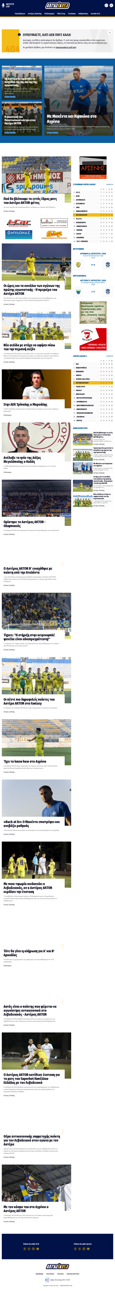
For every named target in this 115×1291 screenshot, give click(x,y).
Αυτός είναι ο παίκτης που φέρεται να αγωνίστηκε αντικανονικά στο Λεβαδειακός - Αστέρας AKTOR (30, 1010)
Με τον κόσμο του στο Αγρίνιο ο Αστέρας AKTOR (26, 1209)
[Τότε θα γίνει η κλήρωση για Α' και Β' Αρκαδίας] (36, 933)
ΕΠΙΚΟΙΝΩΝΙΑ (39, 1274)
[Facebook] (24, 1249)
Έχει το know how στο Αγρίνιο (25, 761)
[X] (79, 1249)
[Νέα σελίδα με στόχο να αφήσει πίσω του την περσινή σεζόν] (36, 330)
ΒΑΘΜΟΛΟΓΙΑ (109, 184)
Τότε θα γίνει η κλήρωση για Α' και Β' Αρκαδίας (29, 953)
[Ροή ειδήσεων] (106, 5)
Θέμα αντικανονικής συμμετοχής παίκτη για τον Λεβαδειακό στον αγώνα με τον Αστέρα (32, 1140)
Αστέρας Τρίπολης (35, 13)
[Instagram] (33, 1249)
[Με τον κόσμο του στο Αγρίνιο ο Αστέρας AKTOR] (36, 1188)
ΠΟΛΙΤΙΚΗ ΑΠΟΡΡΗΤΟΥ (73, 1274)
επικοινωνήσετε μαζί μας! (66, 47)
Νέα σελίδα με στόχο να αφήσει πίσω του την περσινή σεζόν (29, 347)
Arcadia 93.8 (95, 13)
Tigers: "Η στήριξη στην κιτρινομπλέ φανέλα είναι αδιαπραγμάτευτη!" (29, 637)
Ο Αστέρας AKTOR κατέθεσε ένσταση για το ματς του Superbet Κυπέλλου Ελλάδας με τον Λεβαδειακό (32, 1079)
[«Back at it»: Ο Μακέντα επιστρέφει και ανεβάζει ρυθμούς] (36, 802)
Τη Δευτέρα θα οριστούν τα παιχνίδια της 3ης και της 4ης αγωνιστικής (20, 82)
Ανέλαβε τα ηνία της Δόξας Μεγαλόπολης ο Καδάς (22, 460)
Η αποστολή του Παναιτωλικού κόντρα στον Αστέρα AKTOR (20, 120)
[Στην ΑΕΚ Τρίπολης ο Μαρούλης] (36, 389)
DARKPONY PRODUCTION (66, 1285)
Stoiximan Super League (84, 184)
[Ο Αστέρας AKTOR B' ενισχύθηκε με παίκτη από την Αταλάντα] (36, 557)
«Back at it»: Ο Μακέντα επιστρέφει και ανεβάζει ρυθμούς (32, 824)
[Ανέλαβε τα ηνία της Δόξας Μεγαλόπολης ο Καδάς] (36, 442)
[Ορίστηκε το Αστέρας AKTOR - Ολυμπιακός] (36, 503)
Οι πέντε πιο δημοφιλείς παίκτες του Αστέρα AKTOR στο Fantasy (29, 701)
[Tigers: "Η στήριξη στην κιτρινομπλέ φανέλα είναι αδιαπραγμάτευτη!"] (36, 616)
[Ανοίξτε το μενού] (111, 5)
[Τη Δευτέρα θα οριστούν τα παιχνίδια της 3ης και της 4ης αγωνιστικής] (83, 455)
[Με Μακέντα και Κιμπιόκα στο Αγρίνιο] (83, 468)
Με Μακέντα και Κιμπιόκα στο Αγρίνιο (72, 119)
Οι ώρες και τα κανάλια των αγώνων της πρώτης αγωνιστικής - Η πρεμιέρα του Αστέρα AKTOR (32, 290)
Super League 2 (80, 356)
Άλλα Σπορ (61, 13)
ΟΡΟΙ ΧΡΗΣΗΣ (50, 1274)
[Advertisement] (18, 223)
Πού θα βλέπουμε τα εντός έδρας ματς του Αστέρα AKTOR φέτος (30, 201)
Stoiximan (72, 13)
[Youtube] (37, 1249)
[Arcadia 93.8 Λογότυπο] (57, 5)
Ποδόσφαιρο (49, 13)
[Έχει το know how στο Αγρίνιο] (36, 742)
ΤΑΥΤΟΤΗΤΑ (60, 1274)
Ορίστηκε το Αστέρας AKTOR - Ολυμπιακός (25, 524)
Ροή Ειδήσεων (20, 13)
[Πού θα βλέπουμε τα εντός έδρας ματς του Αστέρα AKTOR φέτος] (36, 179)
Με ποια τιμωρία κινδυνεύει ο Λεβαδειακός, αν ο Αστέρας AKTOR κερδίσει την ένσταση (28, 888)
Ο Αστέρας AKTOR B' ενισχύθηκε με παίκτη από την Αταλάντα (28, 570)
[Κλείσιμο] (110, 32)
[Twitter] (29, 1249)
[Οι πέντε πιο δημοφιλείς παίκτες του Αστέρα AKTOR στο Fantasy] (36, 680)
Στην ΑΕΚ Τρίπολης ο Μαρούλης (25, 404)
